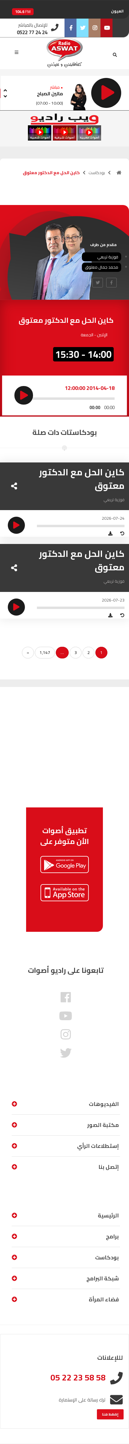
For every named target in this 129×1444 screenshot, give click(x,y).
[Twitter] (82, 28)
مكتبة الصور (103, 1125)
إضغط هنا (110, 1414)
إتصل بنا (108, 1167)
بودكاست (96, 173)
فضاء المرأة (104, 1299)
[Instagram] (94, 28)
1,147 (45, 652)
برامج (112, 1236)
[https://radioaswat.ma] (119, 173)
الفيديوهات (104, 1104)
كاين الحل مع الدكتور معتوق (81, 479)
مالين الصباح (50, 93)
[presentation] (5, 89)
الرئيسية (108, 1215)
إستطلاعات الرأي (98, 1146)
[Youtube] (106, 28)
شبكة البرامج (102, 1278)
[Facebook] (70, 28)
